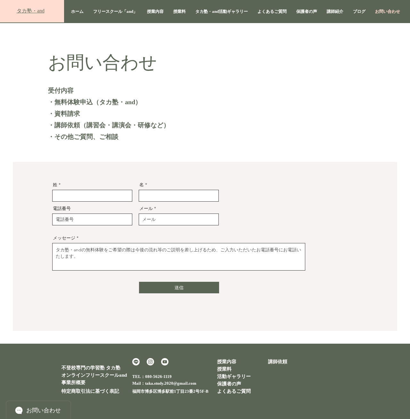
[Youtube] (164, 361)
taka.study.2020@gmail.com (170, 383)
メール (146, 208)
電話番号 (62, 208)
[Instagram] (150, 361)
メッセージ (64, 238)
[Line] (136, 361)
